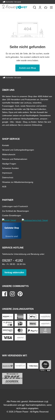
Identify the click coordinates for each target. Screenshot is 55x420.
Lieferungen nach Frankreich (15, 206)
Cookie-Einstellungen (11, 215)
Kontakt (5, 145)
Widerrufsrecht (8, 154)
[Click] (15, 7)
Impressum (7, 173)
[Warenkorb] (46, 7)
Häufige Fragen (9, 163)
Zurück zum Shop (29, 68)
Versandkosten (10, 405)
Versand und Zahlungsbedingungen (18, 150)
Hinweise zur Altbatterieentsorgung (17, 182)
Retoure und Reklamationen (14, 159)
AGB (4, 186)
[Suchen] (34, 7)
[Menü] (51, 7)
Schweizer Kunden (10, 168)
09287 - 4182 (12, 260)
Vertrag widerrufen (15, 272)
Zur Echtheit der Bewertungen (15, 211)
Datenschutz (7, 177)
